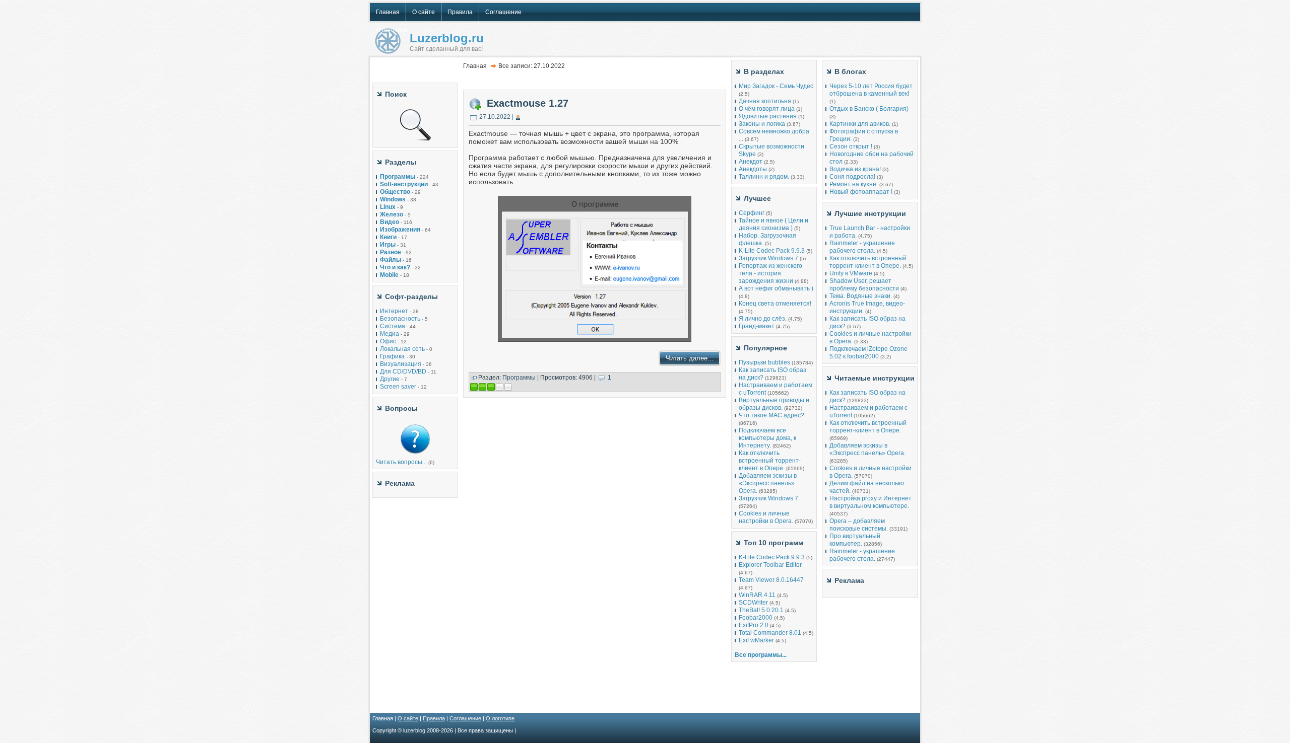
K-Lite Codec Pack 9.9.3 (772, 250)
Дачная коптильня (765, 101)
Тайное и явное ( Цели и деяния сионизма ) (773, 224)
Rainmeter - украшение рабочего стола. (862, 247)
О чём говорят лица (767, 108)
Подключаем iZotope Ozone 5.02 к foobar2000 (868, 352)
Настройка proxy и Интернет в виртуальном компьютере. (870, 502)
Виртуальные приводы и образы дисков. (774, 404)
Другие (390, 379)
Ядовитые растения (768, 116)
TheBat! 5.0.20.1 (762, 610)
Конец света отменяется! (775, 303)
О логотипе (500, 718)
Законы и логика (762, 123)
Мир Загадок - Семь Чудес (776, 86)
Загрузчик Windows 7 (768, 258)
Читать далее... (690, 358)
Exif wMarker (756, 640)
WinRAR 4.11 (757, 595)
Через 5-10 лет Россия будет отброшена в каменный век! (871, 90)
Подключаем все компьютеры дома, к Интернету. (767, 438)
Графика (392, 356)
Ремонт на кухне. (853, 184)
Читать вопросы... (401, 462)
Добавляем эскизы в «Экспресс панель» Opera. (768, 483)
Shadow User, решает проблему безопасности (864, 284)
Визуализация (400, 363)
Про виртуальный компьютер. (854, 540)
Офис (388, 341)
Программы (519, 377)
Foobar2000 (755, 617)
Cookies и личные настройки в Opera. (766, 517)
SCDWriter (753, 602)
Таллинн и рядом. (764, 176)
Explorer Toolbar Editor (770, 564)
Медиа (389, 333)
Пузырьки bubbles (764, 362)
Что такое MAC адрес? (771, 415)
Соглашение (465, 718)
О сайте (408, 718)
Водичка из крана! (855, 169)
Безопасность (400, 318)
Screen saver (398, 386)
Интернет (394, 311)
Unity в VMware (851, 273)
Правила (434, 718)
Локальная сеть (402, 348)
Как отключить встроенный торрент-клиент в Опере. (770, 461)
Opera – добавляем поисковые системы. (858, 524)
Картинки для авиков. (859, 123)
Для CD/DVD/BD (403, 371)
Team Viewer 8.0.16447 (771, 579)
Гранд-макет (757, 326)
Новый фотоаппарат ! (860, 191)
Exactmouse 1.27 (527, 103)
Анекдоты (753, 169)
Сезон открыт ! (850, 146)
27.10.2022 (494, 116)
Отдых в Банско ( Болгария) (869, 108)
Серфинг (751, 212)
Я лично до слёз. (763, 318)
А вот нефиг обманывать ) (776, 288)
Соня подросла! (852, 176)
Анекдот (750, 161)
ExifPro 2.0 (753, 625)
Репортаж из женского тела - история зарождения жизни (770, 273)
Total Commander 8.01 (770, 632)
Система (392, 326)
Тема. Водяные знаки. (860, 296)
